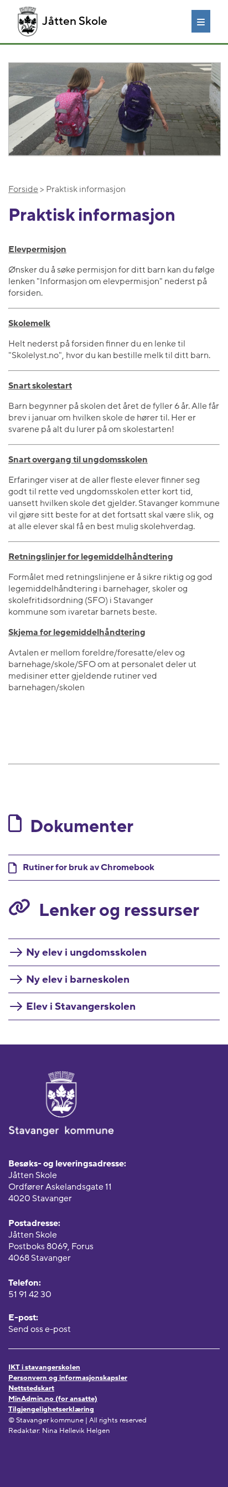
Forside (23, 189)
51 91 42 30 (29, 1294)
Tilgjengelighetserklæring (51, 1409)
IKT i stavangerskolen (44, 1367)
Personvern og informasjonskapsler (67, 1378)
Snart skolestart (40, 386)
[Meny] (201, 21)
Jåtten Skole (74, 21)
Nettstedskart (31, 1388)
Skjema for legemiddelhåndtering (77, 632)
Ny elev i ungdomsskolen (86, 952)
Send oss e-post (39, 1329)
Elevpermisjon (37, 249)
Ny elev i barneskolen (77, 979)
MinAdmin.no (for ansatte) (52, 1399)
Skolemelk (29, 323)
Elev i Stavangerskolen (81, 1006)
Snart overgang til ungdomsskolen (78, 460)
